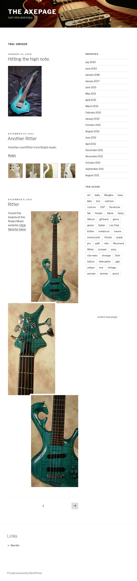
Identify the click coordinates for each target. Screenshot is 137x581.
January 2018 (92, 74)
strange (106, 255)
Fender (99, 213)
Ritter (13, 204)
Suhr (117, 255)
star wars (92, 255)
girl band (103, 219)
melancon (104, 231)
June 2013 (90, 87)
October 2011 (92, 162)
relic (106, 243)
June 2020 (91, 68)
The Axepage (32, 11)
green (90, 225)
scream (102, 249)
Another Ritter (22, 138)
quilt (97, 243)
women (104, 273)
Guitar (101, 225)
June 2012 (90, 137)
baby (97, 195)
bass (120, 195)
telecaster (105, 261)
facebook (114, 207)
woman (91, 273)
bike (89, 201)
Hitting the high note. (29, 59)
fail (88, 213)
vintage (112, 267)
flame (110, 213)
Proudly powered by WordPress (24, 573)
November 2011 (94, 156)
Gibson (91, 219)
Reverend (118, 243)
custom (91, 207)
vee (101, 267)
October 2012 (93, 124)
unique (91, 267)
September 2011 (94, 168)
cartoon (109, 201)
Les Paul (114, 225)
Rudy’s (12, 155)
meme (117, 231)
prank (119, 237)
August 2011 (92, 175)
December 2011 (94, 150)
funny (121, 213)
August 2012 (92, 131)
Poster (108, 237)
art (88, 195)
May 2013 (90, 93)
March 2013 (91, 106)
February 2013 (93, 112)
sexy (113, 249)
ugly (117, 261)
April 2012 (90, 143)
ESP (102, 207)
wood (115, 273)
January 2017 (92, 81)
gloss (116, 219)
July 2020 (90, 62)
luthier (90, 231)
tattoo (91, 261)
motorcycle (93, 237)
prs (89, 243)
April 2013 (90, 99)
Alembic (15, 545)
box (98, 201)
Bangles (108, 195)
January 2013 (92, 118)
